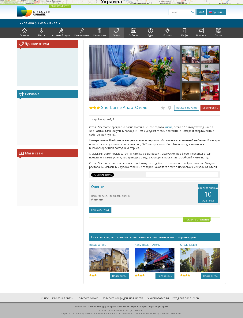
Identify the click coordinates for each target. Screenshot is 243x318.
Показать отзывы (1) (197, 219)
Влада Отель (97, 244)
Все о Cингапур (97, 306)
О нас (45, 298)
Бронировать (210, 107)
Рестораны (99, 35)
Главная (24, 35)
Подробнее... (119, 276)
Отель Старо (188, 244)
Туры (150, 35)
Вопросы (201, 35)
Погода (167, 35)
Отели (116, 35)
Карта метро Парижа (158, 306)
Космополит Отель (147, 244)
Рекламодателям (158, 298)
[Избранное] (164, 107)
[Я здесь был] (170, 107)
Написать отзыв (100, 210)
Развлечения (81, 35)
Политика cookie (87, 298)
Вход (201, 11)
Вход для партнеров (185, 298)
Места (41, 35)
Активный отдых (61, 35)
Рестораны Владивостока (118, 306)
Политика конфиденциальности (122, 298)
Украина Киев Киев (38, 23)
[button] (96, 73)
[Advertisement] (47, 121)
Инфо (184, 35)
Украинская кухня (139, 306)
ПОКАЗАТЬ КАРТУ (59, 6)
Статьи (218, 35)
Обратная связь (62, 298)
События (134, 35)
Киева (168, 127)
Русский (217, 12)
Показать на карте (186, 107)
